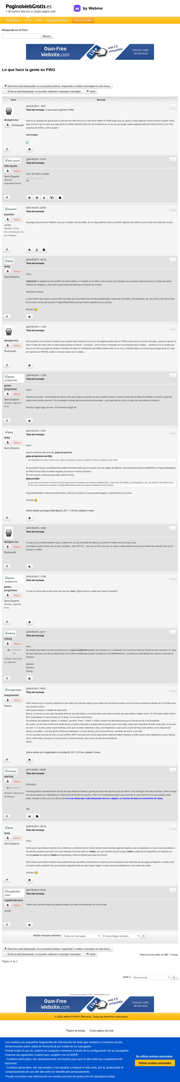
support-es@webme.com (82, 649)
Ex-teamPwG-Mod (15, 652)
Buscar (47, 36)
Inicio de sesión (83, 20)
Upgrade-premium (57, 20)
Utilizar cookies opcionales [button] (155, 1062)
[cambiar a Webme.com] (88, 5)
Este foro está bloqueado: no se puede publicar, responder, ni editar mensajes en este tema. (59, 86)
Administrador (15, 787)
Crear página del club (102, 1030)
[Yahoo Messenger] (51, 198)
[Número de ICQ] (36, 198)
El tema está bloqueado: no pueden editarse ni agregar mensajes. (44, 91)
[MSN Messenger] (59, 198)
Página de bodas (75, 1030)
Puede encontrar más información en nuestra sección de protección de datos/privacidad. (60, 1076)
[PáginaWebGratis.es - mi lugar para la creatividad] (38, 8)
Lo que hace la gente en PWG (28, 70)
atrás (92, 91)
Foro (28, 20)
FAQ (38, 20)
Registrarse (13, 20)
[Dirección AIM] (44, 198)
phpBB (83, 995)
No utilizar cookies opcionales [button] (154, 1056)
